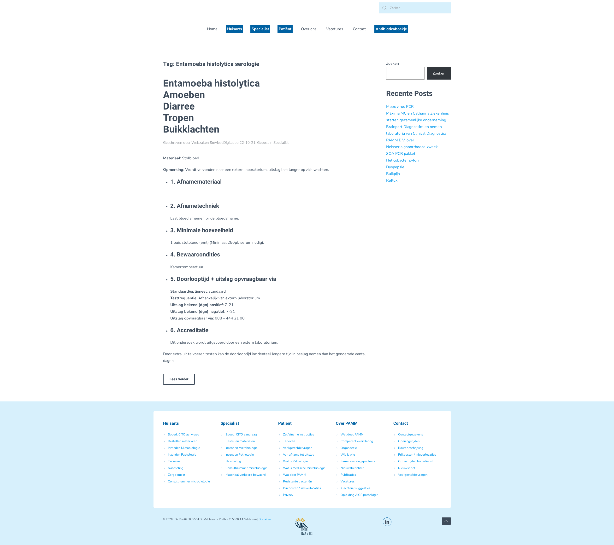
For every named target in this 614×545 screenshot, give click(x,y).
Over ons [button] (309, 29)
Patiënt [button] (285, 29)
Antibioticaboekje (391, 29)
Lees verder (179, 379)
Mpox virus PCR (400, 106)
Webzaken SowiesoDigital (212, 142)
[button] (446, 521)
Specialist (281, 142)
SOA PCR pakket (400, 153)
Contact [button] (359, 29)
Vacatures (334, 29)
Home (212, 29)
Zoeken (392, 63)
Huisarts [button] (234, 29)
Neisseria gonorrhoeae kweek (412, 147)
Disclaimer (265, 519)
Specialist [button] (260, 29)
